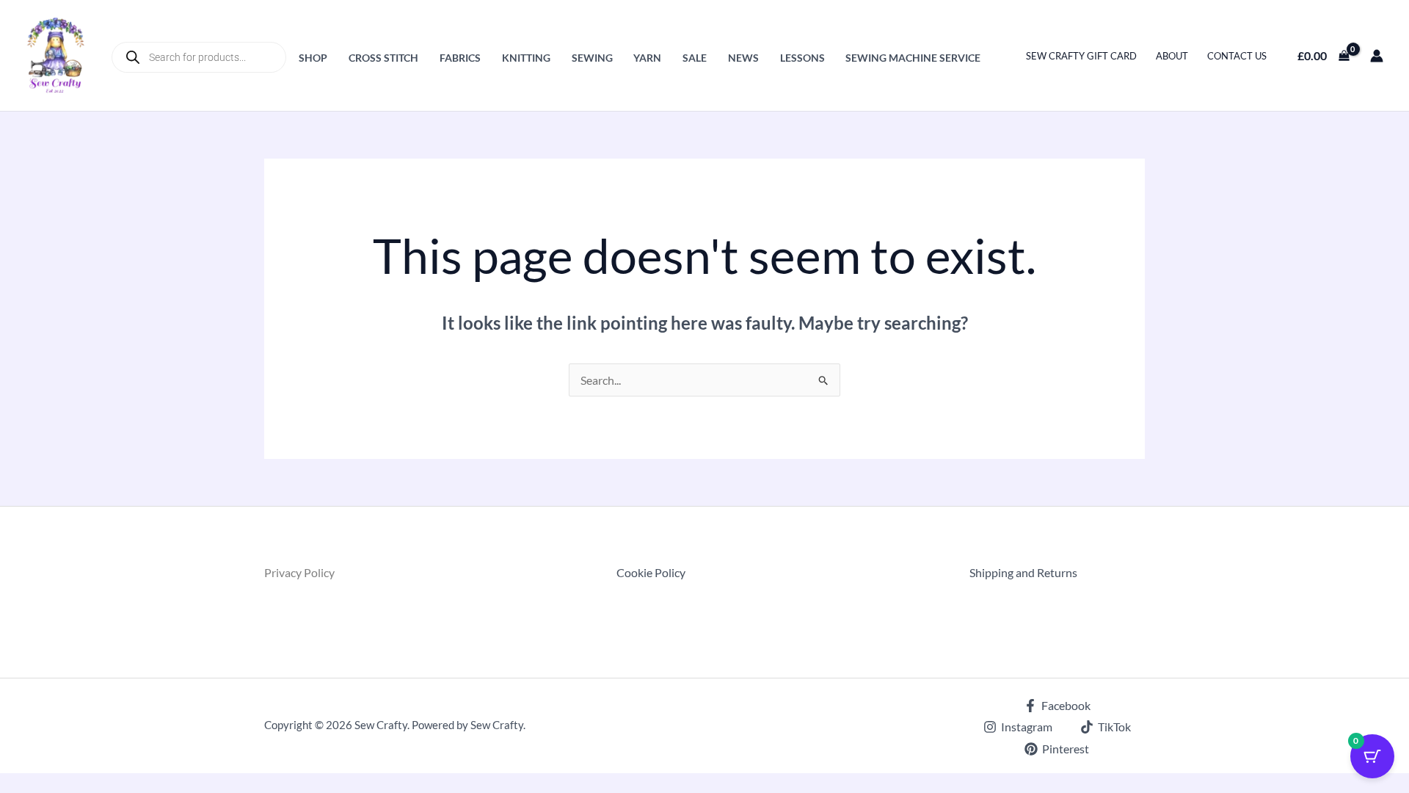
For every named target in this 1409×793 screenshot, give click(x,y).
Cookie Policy (650, 572)
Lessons (802, 57)
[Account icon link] (1376, 55)
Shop (313, 57)
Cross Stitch (383, 57)
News (743, 57)
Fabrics (460, 57)
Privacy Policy (299, 572)
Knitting (526, 57)
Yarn (647, 57)
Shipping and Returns (1023, 572)
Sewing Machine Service (912, 57)
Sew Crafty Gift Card (1081, 56)
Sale (694, 57)
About (1172, 56)
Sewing (592, 57)
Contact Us (1237, 56)
